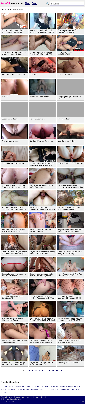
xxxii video (76, 389)
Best (34, 3)
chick (48, 389)
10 (57, 370)
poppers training (65, 389)
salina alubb (78, 386)
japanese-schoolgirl (37, 389)
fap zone (4, 392)
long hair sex (54, 386)
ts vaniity (69, 386)
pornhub (4, 386)
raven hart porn (27, 386)
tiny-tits (62, 386)
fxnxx (46, 386)
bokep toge (39, 386)
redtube (18, 386)
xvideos (11, 386)
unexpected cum (23, 389)
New (27, 3)
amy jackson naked (8, 389)
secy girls (54, 389)
